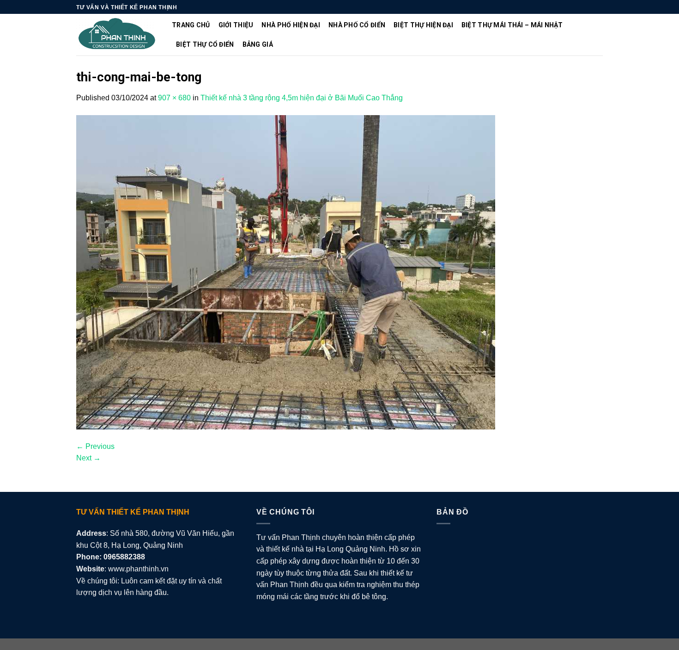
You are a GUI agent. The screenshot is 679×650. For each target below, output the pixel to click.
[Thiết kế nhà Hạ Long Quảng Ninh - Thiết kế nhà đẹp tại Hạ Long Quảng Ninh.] (117, 35)
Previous (95, 446)
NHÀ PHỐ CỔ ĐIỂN (356, 25)
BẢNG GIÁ (257, 44)
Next (88, 458)
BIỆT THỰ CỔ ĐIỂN (205, 44)
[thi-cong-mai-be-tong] (285, 272)
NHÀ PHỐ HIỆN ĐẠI (290, 25)
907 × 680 (174, 98)
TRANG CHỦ (191, 25)
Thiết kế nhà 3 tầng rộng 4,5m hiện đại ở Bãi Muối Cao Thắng (301, 98)
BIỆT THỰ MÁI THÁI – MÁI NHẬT (512, 25)
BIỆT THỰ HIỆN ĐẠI (423, 25)
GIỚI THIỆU (236, 25)
